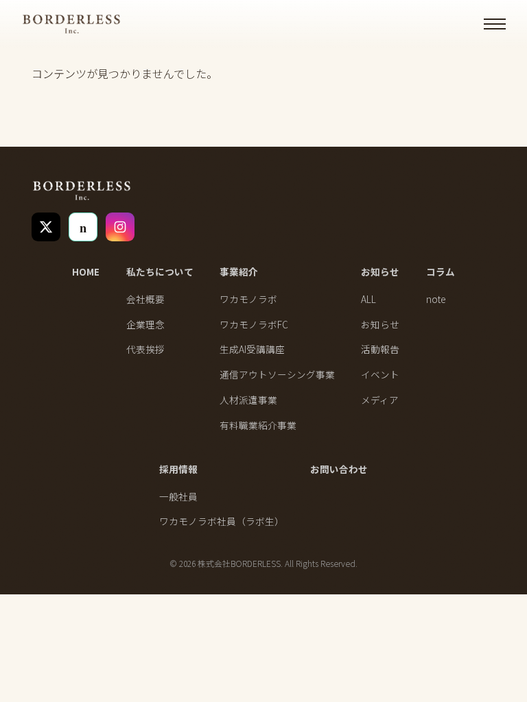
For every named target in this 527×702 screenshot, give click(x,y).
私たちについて (160, 271)
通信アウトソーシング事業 (277, 374)
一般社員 (178, 496)
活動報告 (380, 349)
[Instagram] (120, 227)
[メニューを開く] (495, 24)
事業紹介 (239, 271)
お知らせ (380, 271)
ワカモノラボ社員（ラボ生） (221, 521)
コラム (440, 271)
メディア (380, 400)
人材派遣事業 (248, 400)
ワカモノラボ (248, 299)
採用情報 (178, 469)
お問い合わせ (339, 469)
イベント (380, 374)
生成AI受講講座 (252, 349)
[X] (46, 227)
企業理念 (145, 324)
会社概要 (145, 299)
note (435, 299)
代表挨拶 (145, 349)
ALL (368, 299)
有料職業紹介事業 (258, 425)
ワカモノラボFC (254, 324)
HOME (85, 271)
